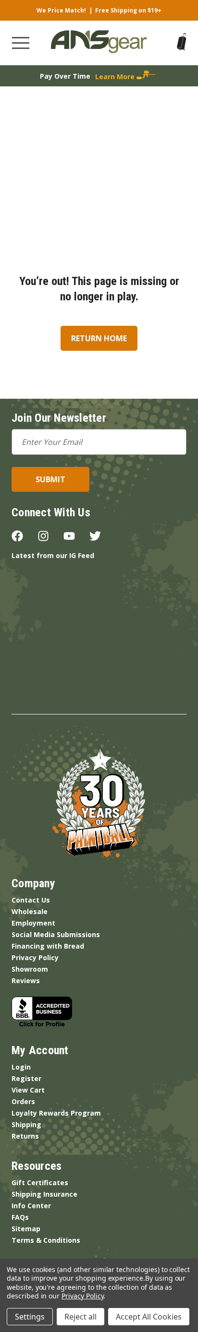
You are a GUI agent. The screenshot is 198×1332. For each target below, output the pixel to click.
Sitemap (26, 1228)
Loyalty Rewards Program (56, 1113)
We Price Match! (61, 10)
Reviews (26, 980)
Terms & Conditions (46, 1240)
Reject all (80, 1316)
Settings (30, 1316)
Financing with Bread (48, 946)
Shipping (26, 1124)
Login (21, 1066)
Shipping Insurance (44, 1194)
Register (26, 1078)
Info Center (31, 1205)
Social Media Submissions (56, 934)
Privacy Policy (35, 957)
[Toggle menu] (20, 43)
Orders (23, 1101)
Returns (25, 1136)
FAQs (20, 1217)
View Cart (28, 1089)
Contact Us (31, 899)
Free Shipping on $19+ (128, 10)
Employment (33, 923)
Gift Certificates (40, 1182)
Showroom (30, 969)
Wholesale (30, 911)
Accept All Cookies (149, 1316)
